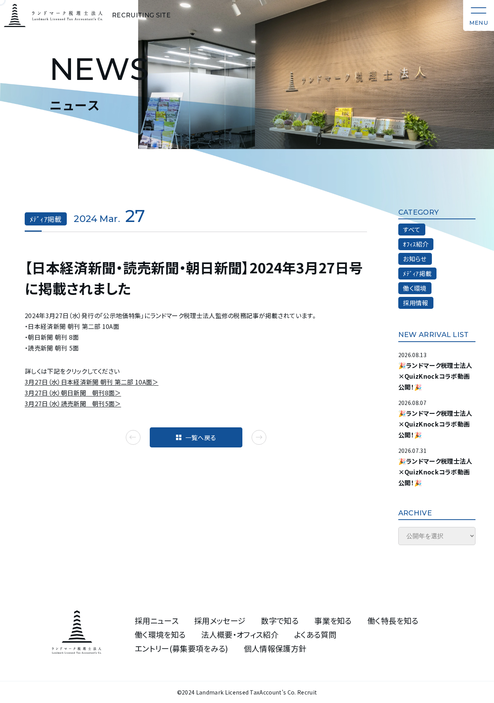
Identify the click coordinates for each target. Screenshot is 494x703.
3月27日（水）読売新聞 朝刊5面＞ (73, 403)
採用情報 (415, 302)
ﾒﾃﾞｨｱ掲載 (417, 273)
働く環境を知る (160, 634)
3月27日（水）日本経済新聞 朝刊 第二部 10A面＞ (92, 381)
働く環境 (414, 288)
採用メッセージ (219, 620)
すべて (411, 229)
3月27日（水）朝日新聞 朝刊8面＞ (73, 392)
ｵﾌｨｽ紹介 (415, 244)
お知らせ (414, 258)
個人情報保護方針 (275, 648)
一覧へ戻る (200, 437)
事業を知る (333, 620)
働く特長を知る (392, 620)
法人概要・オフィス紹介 (240, 634)
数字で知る (280, 620)
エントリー (181, 648)
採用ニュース (157, 620)
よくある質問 (315, 634)
